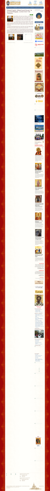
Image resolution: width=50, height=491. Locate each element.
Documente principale (38, 356)
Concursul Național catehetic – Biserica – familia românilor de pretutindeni (39, 319)
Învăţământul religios (37, 311)
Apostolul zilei (41, 263)
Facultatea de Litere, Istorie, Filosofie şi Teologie (38, 310)
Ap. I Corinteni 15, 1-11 (41, 268)
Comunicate (36, 357)
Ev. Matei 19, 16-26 (41, 275)
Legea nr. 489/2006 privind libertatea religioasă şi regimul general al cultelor (39, 360)
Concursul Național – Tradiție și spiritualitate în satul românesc (39, 322)
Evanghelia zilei (41, 270)
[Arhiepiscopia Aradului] (35, 3)
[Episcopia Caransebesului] (41, 3)
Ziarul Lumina (37, 341)
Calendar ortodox (39, 145)
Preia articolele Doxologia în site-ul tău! (39, 279)
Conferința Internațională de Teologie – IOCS (38, 314)
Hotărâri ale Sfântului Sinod (38, 355)
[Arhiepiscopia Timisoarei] (30, 3)
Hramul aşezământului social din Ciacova (28, 42)
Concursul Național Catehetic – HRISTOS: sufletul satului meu (39, 324)
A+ (32, 14)
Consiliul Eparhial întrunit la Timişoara (10, 42)
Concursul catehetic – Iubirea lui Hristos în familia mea (39, 325)
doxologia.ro (42, 277)
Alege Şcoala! (37, 317)
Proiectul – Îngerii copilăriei (38, 321)
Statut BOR (36, 354)
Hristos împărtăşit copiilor (38, 320)
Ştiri (7, 7)
